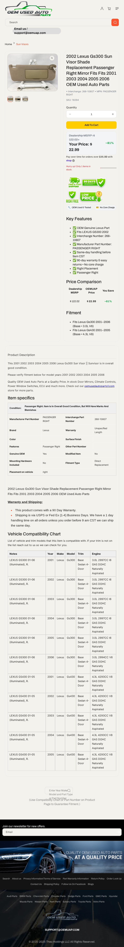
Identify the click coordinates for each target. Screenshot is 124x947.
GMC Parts (101, 896)
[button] (116, 8)
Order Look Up (114, 878)
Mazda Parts (26, 901)
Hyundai (113, 896)
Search (6, 878)
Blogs (91, 884)
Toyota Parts (84, 901)
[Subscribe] (118, 831)
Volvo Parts (98, 901)
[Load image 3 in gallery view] (25, 99)
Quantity (71, 107)
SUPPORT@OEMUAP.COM (62, 929)
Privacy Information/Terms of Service (42, 878)
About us (16, 878)
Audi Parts (12, 896)
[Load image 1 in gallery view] (10, 99)
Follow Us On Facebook (74, 884)
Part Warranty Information (76, 878)
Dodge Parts (74, 896)
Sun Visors (22, 44)
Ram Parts (55, 901)
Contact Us (36, 884)
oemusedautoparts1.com (99, 386)
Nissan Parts (41, 901)
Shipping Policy (51, 884)
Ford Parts (88, 896)
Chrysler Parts (58, 896)
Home (8, 44)
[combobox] (62, 22)
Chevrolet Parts (41, 896)
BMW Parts (25, 896)
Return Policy (97, 878)
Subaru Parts (69, 901)
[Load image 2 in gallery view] (18, 99)
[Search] (115, 22)
